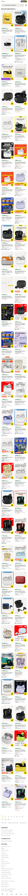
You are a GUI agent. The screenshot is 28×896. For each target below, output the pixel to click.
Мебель (2, 848)
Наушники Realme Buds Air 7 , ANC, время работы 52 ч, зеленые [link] (20, 458)
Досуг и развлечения (5, 846)
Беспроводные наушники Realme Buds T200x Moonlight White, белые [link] (20, 483)
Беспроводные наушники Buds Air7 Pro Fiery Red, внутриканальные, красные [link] (20, 538)
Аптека (2, 859)
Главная (2, 894)
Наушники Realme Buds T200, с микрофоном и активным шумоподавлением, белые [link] (7, 218)
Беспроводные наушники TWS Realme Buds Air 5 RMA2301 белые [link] (7, 56)
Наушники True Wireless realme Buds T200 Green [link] (20, 751)
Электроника (4, 853)
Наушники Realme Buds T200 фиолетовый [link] (7, 429)
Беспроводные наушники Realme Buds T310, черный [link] (7, 245)
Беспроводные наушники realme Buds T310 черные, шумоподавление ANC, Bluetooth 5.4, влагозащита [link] (7, 109)
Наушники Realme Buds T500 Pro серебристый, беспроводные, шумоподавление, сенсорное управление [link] (7, 272)
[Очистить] (22, 5)
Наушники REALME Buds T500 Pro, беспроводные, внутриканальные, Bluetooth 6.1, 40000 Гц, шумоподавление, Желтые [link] (20, 778)
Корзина (21, 894)
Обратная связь (4, 882)
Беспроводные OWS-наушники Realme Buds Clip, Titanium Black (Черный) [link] (20, 136)
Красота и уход (4, 861)
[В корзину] (12, 25)
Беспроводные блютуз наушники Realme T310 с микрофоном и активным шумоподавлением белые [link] (7, 163)
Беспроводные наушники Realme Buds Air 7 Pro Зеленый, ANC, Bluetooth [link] (7, 673)
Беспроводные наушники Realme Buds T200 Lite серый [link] (7, 699)
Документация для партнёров (7, 833)
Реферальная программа (6, 841)
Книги (2, 866)
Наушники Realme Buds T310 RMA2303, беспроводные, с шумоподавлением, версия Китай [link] (7, 324)
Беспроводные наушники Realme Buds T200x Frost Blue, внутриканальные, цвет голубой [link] (20, 566)
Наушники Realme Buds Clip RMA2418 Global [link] (7, 645)
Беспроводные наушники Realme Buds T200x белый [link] (7, 592)
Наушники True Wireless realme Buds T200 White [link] (7, 402)
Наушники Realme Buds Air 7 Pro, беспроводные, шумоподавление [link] (20, 592)
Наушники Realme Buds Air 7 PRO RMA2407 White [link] (20, 377)
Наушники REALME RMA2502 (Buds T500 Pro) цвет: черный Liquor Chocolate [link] (7, 778)
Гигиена (3, 852)
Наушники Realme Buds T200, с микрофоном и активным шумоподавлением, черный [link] (7, 352)
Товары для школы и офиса (7, 868)
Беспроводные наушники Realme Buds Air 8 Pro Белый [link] (20, 56)
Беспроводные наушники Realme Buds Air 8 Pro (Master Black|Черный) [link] (20, 245)
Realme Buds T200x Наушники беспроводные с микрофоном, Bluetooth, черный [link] (20, 31)
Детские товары (4, 876)
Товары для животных (6, 872)
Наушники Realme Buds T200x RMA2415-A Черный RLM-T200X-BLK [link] (20, 618)
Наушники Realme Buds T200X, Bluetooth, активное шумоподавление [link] (20, 109)
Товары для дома (5, 857)
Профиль (25, 894)
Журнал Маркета (5, 886)
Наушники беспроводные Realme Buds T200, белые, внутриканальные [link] (7, 377)
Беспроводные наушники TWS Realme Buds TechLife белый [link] (20, 84)
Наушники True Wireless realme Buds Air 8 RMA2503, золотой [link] (7, 483)
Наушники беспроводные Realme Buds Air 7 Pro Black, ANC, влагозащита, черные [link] (7, 725)
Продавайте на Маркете (6, 831)
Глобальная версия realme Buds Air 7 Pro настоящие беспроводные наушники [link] (20, 804)
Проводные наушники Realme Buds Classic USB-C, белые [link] (7, 297)
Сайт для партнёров (5, 835)
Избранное (16, 894)
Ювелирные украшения (6, 878)
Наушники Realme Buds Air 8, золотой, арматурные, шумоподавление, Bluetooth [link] (7, 566)
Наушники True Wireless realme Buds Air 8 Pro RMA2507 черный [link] (7, 538)
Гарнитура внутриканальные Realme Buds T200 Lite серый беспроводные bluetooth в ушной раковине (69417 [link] (7, 750)
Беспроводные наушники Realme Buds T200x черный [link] (7, 511)
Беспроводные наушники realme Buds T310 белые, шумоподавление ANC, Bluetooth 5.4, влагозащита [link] (20, 163)
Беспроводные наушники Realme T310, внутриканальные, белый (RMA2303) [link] (7, 458)
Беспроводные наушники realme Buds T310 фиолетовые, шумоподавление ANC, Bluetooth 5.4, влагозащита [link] (20, 190)
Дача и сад (3, 865)
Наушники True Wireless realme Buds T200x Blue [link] (20, 645)
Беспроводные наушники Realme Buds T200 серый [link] (7, 618)
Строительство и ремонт (6, 874)
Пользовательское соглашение (7, 881)
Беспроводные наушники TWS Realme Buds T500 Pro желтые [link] (7, 31)
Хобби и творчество (5, 863)
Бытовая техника (5, 850)
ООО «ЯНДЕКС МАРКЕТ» (10, 889)
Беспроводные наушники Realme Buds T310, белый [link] (20, 429)
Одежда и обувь (4, 855)
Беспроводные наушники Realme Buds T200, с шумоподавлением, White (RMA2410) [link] (20, 272)
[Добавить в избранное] (12, 12)
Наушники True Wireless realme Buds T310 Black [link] (20, 324)
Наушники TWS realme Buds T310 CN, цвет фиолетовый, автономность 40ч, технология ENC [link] (7, 804)
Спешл (7, 894)
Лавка (11, 894)
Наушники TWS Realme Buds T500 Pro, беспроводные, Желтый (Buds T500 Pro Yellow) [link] (7, 84)
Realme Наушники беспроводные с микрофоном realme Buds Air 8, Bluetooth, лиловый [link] (20, 673)
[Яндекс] (11, 891)
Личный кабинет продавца (7, 830)
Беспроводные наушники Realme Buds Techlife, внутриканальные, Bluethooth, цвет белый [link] (20, 402)
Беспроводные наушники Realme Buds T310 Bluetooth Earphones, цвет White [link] (7, 136)
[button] (26, 5)
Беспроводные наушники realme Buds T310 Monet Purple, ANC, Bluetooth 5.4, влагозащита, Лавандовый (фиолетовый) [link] (20, 699)
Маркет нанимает (5, 884)
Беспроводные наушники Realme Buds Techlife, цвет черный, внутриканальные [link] (20, 725)
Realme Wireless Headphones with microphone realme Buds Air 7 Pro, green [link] (20, 511)
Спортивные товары (5, 870)
